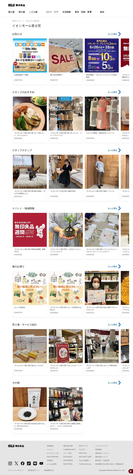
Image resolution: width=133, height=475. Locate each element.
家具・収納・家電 (83, 12)
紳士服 (22, 12)
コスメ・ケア (52, 12)
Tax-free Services (85, 464)
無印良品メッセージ (102, 453)
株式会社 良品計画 (102, 460)
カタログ (82, 449)
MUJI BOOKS (68, 460)
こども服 (33, 12)
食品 (102, 12)
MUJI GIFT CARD (85, 457)
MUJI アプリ (83, 446)
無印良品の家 (68, 446)
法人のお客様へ (84, 460)
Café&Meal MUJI (69, 449)
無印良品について (101, 457)
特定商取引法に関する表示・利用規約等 (109, 464)
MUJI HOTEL (68, 464)
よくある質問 (51, 464)
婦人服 (11, 12)
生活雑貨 (66, 12)
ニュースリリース (101, 446)
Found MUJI (67, 457)
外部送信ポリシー (34, 470)
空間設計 (50, 460)
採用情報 (98, 449)
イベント (50, 449)
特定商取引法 (49, 470)
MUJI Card (83, 453)
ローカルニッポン (53, 453)
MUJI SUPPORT (53, 457)
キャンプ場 (67, 453)
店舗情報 (50, 446)
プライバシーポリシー (16, 470)
